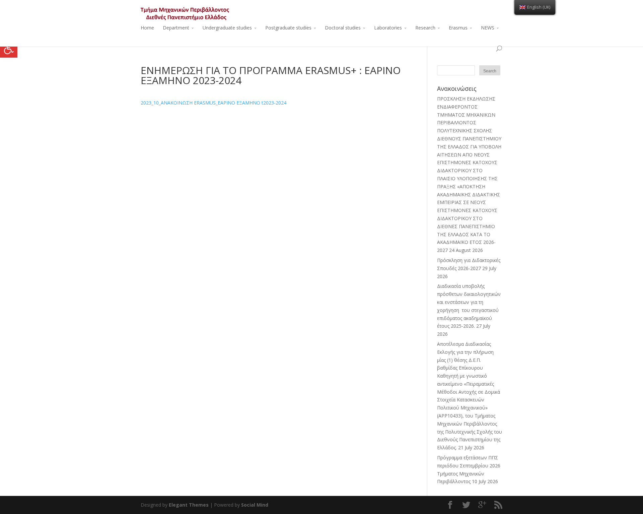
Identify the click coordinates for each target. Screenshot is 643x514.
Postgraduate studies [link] (288, 27)
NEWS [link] (487, 27)
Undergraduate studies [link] (227, 27)
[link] (8, 49)
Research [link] (425, 27)
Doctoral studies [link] (343, 27)
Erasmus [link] (458, 27)
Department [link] (176, 27)
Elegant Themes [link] (189, 505)
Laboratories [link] (388, 27)
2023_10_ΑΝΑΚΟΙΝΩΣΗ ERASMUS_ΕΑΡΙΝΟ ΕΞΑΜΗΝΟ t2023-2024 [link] (213, 103)
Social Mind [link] (254, 505)
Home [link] (147, 27)
